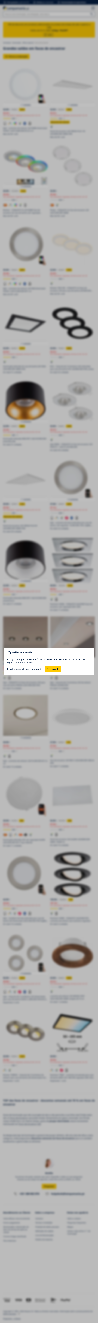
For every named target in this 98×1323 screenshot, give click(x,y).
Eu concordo (53, 669)
